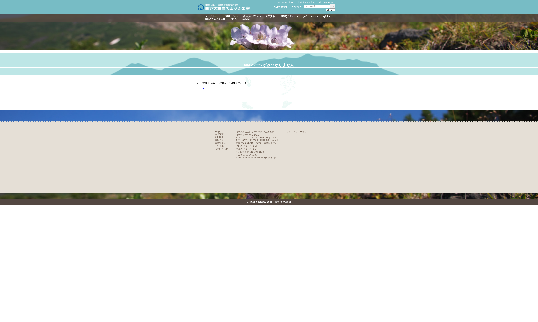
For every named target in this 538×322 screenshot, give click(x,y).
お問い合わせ (281, 6)
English (218, 131)
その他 (245, 19)
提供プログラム (251, 16)
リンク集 (219, 146)
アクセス (297, 6)
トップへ (201, 89)
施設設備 (270, 16)
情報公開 (219, 140)
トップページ (211, 16)
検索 (332, 6)
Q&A (326, 16)
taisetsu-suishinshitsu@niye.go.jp (259, 158)
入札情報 (219, 137)
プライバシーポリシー (297, 132)
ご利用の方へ (230, 16)
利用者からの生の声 (215, 19)
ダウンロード (310, 16)
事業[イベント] (289, 16)
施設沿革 (219, 134)
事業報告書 (220, 143)
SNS (233, 19)
